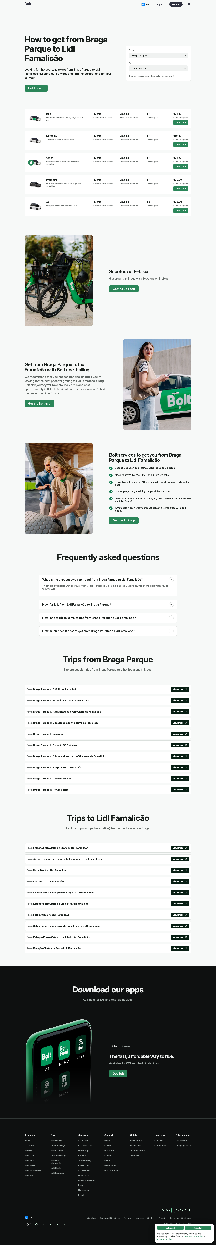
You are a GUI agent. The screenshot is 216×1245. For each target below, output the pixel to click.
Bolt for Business (33, 1170)
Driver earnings (58, 1145)
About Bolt (83, 1140)
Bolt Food (29, 1160)
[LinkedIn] (57, 1224)
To (130, 63)
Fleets (107, 1160)
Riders (107, 1140)
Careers (82, 1155)
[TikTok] (64, 1224)
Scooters (29, 1145)
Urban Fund (83, 1175)
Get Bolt (118, 1073)
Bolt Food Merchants (56, 1161)
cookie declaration (194, 1236)
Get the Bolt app (124, 289)
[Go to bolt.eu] (28, 4)
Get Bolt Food (183, 1210)
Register (176, 4)
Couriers (108, 1155)
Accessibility (84, 1170)
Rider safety (136, 1140)
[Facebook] (36, 1224)
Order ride (180, 122)
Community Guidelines (180, 1218)
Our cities (158, 1140)
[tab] (114, 1046)
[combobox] (158, 55)
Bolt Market (30, 1165)
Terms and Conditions (110, 1218)
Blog (80, 1185)
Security (162, 1218)
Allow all (170, 1228)
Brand (81, 1195)
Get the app (36, 88)
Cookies (151, 1218)
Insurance (139, 1218)
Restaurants (110, 1165)
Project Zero (84, 1165)
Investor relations (86, 1180)
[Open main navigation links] (188, 4)
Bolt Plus (29, 1175)
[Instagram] (50, 1224)
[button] (171, 579)
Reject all (198, 1228)
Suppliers (91, 1218)
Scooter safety (137, 1150)
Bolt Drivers (56, 1140)
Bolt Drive (29, 1155)
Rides (27, 1140)
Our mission (181, 1140)
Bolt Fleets (56, 1168)
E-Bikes (28, 1150)
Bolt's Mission (85, 1145)
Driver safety (136, 1145)
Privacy (127, 1218)
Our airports (160, 1145)
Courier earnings (59, 1155)
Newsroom (83, 1190)
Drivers (107, 1145)
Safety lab (135, 1155)
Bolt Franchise (57, 1173)
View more (178, 689)
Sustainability (84, 1160)
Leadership (83, 1150)
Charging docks (183, 1145)
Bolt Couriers (57, 1150)
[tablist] (121, 1046)
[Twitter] (43, 1224)
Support (159, 4)
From (131, 50)
